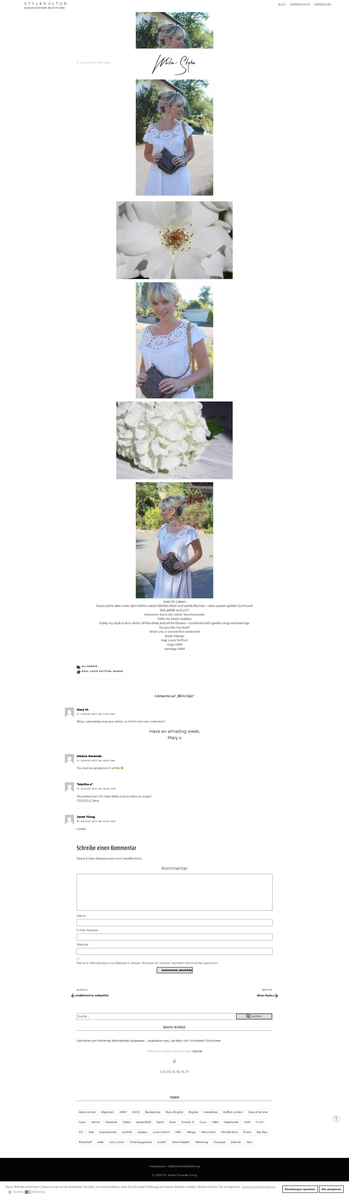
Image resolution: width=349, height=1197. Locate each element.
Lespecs (142, 1132)
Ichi (81, 1132)
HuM (85, 671)
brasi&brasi (211, 1112)
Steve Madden (181, 1142)
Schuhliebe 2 (198, 1040)
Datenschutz (300, 4)
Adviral (197, 1051)
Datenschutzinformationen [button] (259, 1186)
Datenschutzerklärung (184, 1166)
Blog (282, 4)
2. (165, 1071)
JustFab (127, 1132)
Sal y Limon (116, 1142)
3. (170, 1071)
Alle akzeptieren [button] (331, 1189)
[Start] (336, 1118)
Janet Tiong (86, 817)
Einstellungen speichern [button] (300, 1189)
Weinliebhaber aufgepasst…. (129, 1040)
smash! (161, 1142)
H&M (215, 1122)
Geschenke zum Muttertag (94, 1040)
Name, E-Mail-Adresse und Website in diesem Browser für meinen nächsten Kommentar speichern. (147, 963)
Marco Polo (208, 1132)
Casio (82, 1122)
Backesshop (152, 1112)
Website (82, 944)
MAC (178, 1132)
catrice (95, 1122)
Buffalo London (233, 1112)
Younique (219, 1142)
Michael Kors (229, 1132)
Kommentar (175, 868)
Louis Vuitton (100, 671)
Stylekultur (46, 3)
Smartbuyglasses (141, 1142)
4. (174, 1071)
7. (188, 1071)
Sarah (107, 63)
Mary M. (83, 709)
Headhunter (231, 1122)
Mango (118, 671)
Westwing (201, 1142)
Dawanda (111, 1122)
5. (179, 1071)
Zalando (236, 1142)
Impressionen (108, 1132)
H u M (259, 1122)
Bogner (193, 1112)
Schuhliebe (213, 1040)
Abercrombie (87, 1112)
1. (161, 1071)
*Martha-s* (85, 784)
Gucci (203, 1122)
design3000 (143, 1122)
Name (81, 915)
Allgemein (89, 666)
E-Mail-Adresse (87, 930)
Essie (172, 1122)
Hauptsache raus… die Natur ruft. (168, 1040)
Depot (127, 1122)
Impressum (322, 4)
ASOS (136, 1112)
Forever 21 (187, 1122)
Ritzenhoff (85, 1142)
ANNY (123, 1112)
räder (100, 1142)
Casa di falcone (257, 1112)
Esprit (160, 1122)
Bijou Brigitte (174, 1112)
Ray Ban (262, 1132)
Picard (247, 1132)
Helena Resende (89, 756)
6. (183, 1071)
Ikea (91, 1132)
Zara (249, 1142)
